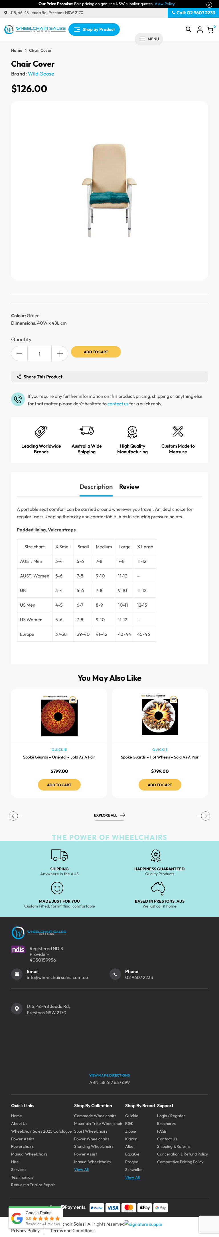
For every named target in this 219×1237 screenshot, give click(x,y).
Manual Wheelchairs (29, 1154)
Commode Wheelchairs (95, 1115)
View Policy (165, 3)
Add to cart (96, 352)
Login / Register (171, 1115)
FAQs (162, 1131)
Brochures (166, 1123)
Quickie (131, 1115)
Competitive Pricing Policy (180, 1161)
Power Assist (22, 1138)
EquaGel (132, 1154)
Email (32, 971)
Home (16, 50)
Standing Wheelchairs (93, 1146)
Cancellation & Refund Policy (182, 1154)
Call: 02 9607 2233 (196, 12)
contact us (118, 403)
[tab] (96, 486)
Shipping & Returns (173, 1146)
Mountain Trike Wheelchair (98, 1123)
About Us (19, 1123)
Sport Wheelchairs (91, 1131)
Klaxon (131, 1138)
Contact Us (167, 1138)
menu (153, 38)
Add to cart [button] (59, 785)
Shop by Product (99, 29)
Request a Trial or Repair (33, 1184)
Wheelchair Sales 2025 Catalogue (41, 1131)
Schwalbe (134, 1169)
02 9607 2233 (139, 977)
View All (81, 1169)
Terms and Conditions (72, 1230)
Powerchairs (22, 1146)
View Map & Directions (109, 1075)
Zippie (130, 1131)
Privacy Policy (25, 1230)
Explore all (105, 815)
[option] (59, 743)
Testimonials (22, 1177)
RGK (129, 1123)
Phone (131, 971)
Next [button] (205, 816)
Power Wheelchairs (91, 1138)
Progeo (131, 1161)
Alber (130, 1146)
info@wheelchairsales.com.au (57, 977)
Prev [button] (13, 816)
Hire (15, 1161)
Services (18, 1169)
